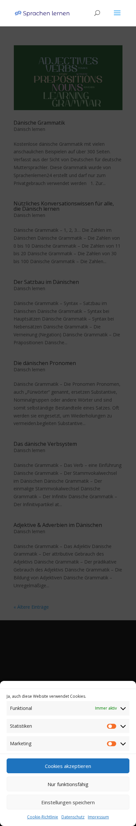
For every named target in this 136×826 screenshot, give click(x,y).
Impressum (98, 817)
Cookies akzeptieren (68, 766)
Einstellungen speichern (68, 802)
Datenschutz (73, 817)
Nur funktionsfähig (68, 784)
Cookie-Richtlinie (42, 817)
